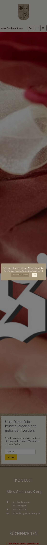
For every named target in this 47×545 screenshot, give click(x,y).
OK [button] (35, 275)
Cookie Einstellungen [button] (20, 275)
